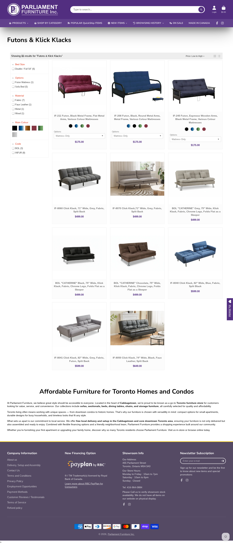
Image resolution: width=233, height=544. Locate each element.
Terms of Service (16, 502)
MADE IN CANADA (199, 23)
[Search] (201, 9)
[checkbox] (14, 128)
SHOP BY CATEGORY (49, 23)
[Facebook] (217, 23)
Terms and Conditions (19, 475)
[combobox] (137, 9)
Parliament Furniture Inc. (121, 534)
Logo (32, 9)
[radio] (70, 126)
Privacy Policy (15, 481)
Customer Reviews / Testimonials (26, 497)
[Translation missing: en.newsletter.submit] (223, 461)
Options (57, 132)
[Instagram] (222, 23)
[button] (215, 56)
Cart (223, 9)
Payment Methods (17, 491)
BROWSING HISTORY (148, 23)
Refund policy (14, 507)
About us (12, 459)
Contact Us (13, 470)
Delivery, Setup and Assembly (24, 465)
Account (214, 9)
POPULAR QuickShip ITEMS (86, 23)
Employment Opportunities (22, 486)
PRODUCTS (19, 23)
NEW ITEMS (118, 23)
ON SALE (178, 23)
